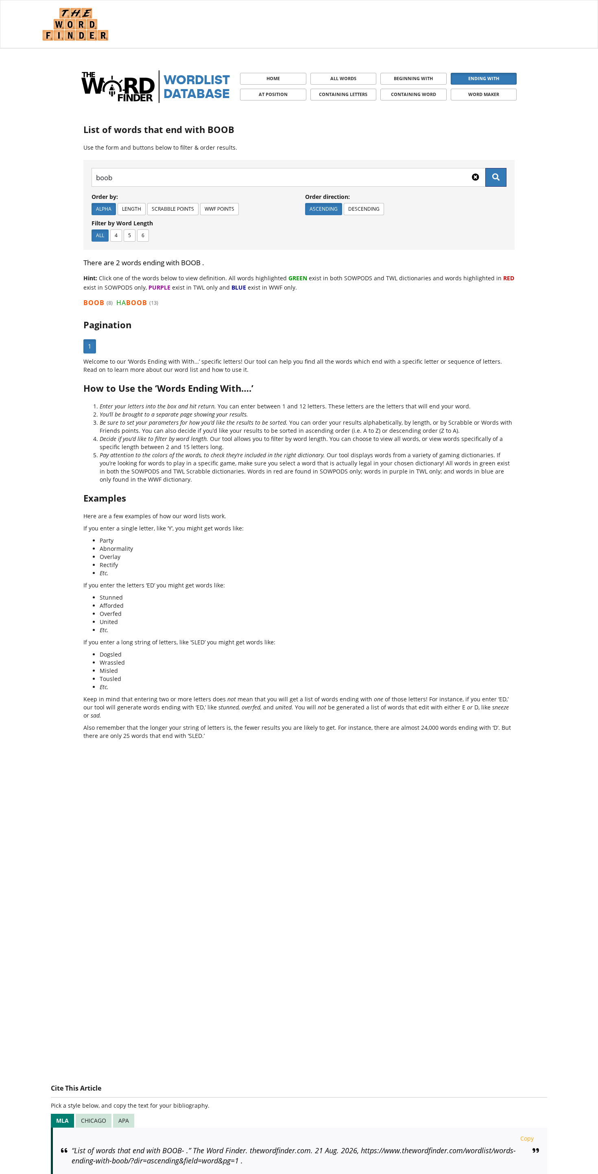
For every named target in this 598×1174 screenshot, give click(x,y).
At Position (273, 94)
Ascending (324, 208)
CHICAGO (93, 1120)
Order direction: (327, 197)
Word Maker (483, 94)
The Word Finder (75, 24)
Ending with (483, 78)
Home (273, 78)
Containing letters (343, 94)
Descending (364, 208)
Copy (527, 1138)
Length (131, 208)
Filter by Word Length (122, 223)
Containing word (413, 94)
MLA (62, 1120)
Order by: (105, 197)
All (100, 235)
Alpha (103, 208)
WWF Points (219, 208)
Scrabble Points (173, 208)
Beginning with (413, 78)
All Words (343, 78)
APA (123, 1120)
